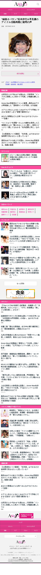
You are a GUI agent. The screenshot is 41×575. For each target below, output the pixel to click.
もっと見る (20, 283)
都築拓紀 (22, 212)
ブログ (7, 82)
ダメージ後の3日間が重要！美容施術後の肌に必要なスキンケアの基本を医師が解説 (23, 157)
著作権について (25, 555)
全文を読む (20, 73)
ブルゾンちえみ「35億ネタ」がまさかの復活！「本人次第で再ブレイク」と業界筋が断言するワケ (24, 173)
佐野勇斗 (22, 209)
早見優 (7, 84)
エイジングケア (31, 526)
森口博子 (20, 84)
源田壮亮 (31, 209)
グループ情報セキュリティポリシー (23, 552)
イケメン (12, 199)
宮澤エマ (31, 212)
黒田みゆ (4, 209)
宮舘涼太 (13, 209)
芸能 (11, 177)
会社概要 (10, 552)
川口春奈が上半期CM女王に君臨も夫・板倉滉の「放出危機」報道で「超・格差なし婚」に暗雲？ (23, 184)
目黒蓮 (14, 214)
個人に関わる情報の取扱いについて (10, 555)
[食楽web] (20, 298)
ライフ (11, 161)
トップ (20, 522)
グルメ (25, 530)
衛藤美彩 (4, 212)
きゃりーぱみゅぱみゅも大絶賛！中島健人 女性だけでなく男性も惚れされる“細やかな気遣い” (23, 195)
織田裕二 (13, 212)
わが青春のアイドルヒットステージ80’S (23, 82)
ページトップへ (20, 536)
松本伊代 (13, 84)
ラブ (15, 530)
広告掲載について (35, 555)
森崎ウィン (5, 214)
